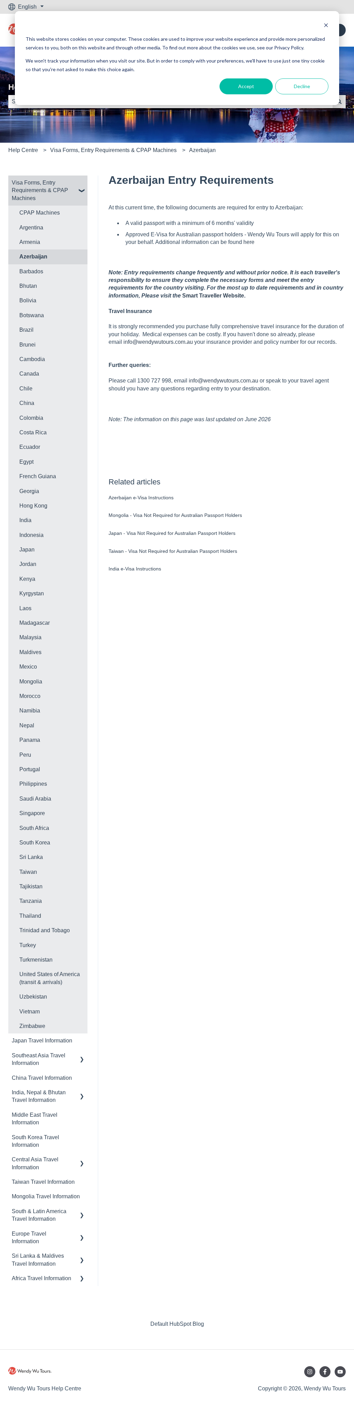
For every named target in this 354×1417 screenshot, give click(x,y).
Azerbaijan (202, 150)
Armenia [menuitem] (29, 242)
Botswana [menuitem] (31, 315)
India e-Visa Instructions (135, 568)
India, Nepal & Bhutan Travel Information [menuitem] (39, 1096)
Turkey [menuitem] (27, 945)
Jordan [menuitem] (27, 564)
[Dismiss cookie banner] (326, 26)
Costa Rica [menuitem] (33, 432)
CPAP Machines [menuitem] (39, 213)
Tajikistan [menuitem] (31, 886)
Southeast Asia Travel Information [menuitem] (38, 1059)
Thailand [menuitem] (30, 916)
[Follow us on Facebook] (324, 1371)
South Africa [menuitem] (34, 828)
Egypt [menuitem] (26, 462)
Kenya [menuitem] (27, 579)
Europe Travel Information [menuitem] (29, 1237)
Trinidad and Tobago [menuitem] (44, 930)
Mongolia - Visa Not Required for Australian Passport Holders (175, 515)
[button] (81, 183)
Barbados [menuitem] (31, 271)
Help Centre (23, 150)
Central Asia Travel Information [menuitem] (35, 1163)
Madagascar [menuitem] (34, 623)
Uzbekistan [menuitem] (33, 997)
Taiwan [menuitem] (28, 872)
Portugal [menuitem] (29, 769)
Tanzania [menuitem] (30, 901)
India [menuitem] (25, 520)
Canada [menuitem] (29, 374)
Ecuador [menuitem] (29, 447)
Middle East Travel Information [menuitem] (34, 1118)
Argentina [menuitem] (31, 227)
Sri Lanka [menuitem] (31, 857)
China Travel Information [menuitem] (42, 1078)
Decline (302, 86)
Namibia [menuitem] (29, 711)
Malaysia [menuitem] (30, 637)
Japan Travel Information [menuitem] (42, 1040)
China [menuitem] (26, 403)
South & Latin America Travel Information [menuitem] (39, 1215)
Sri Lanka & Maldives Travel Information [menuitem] (38, 1259)
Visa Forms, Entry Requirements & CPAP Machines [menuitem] (40, 190)
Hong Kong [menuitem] (33, 506)
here (248, 242)
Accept (246, 86)
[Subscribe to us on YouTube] (340, 1371)
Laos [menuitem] (25, 608)
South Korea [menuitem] (34, 843)
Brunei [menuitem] (27, 345)
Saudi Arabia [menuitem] (35, 799)
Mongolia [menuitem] (30, 681)
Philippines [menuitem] (33, 784)
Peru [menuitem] (25, 755)
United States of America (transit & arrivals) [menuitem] (49, 978)
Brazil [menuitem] (26, 330)
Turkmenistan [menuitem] (36, 960)
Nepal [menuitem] (26, 725)
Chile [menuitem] (25, 388)
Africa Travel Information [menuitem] (41, 1278)
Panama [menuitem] (29, 740)
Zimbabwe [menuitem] (32, 1026)
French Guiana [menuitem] (37, 476)
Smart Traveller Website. (213, 296)
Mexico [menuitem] (28, 667)
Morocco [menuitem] (29, 696)
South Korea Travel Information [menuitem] (35, 1141)
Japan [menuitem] (27, 549)
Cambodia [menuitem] (32, 359)
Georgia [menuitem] (29, 491)
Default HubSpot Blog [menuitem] (177, 1324)
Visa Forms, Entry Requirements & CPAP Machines (113, 150)
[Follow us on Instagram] (309, 1371)
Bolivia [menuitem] (27, 300)
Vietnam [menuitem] (29, 1011)
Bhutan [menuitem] (28, 286)
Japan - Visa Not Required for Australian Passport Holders (172, 533)
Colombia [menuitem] (31, 418)
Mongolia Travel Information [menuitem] (46, 1196)
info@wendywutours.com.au (158, 342)
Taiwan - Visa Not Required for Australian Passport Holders (173, 551)
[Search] (339, 101)
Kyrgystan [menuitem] (31, 593)
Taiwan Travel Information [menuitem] (43, 1182)
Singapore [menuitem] (32, 813)
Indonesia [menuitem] (31, 535)
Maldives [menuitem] (30, 652)
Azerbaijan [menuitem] (33, 256)
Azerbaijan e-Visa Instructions (141, 497)
